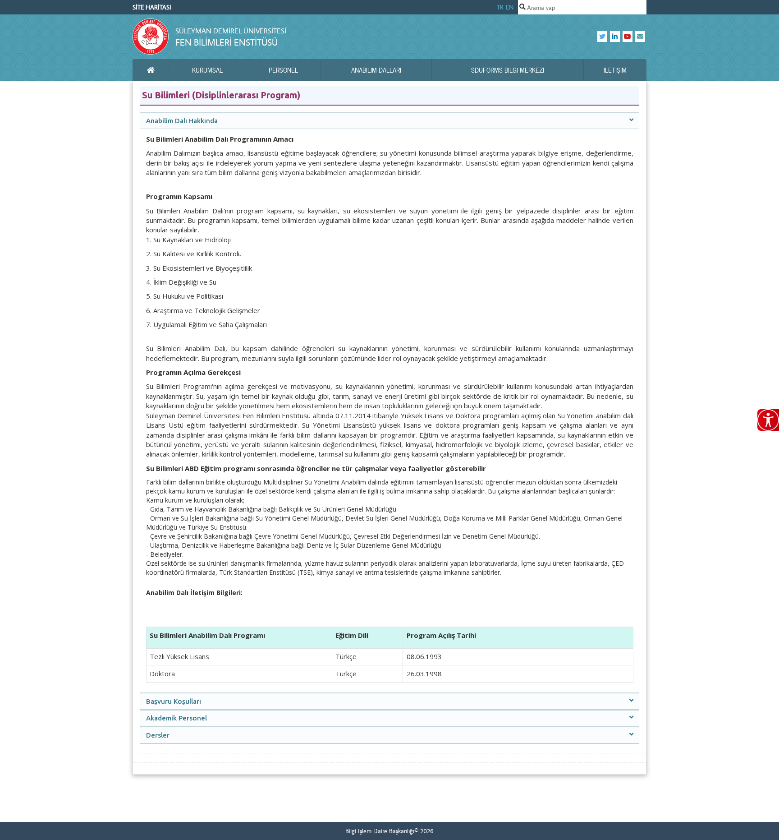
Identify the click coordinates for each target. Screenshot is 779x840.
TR (500, 7)
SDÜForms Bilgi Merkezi (507, 70)
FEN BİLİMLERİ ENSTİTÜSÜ (226, 42)
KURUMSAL (207, 70)
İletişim (615, 70)
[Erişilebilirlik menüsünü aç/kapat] (768, 420)
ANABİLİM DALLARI (376, 70)
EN (509, 7)
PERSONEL (283, 70)
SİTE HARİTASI (152, 7)
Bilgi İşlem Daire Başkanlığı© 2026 (389, 831)
